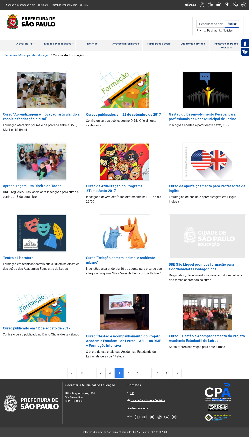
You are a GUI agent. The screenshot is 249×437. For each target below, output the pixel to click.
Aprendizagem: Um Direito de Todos (32, 186)
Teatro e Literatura (18, 258)
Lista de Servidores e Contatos (148, 400)
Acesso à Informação (125, 43)
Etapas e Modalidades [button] (58, 43)
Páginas (212, 30)
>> (167, 373)
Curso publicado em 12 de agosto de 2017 (36, 328)
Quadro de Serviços (193, 43)
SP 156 (84, 5)
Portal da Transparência (64, 5)
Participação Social (159, 43)
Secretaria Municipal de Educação (26, 55)
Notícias (228, 30)
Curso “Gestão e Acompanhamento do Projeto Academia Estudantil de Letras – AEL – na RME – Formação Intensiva (123, 341)
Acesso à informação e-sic (20, 5)
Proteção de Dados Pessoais (226, 45)
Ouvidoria (43, 5)
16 (157, 373)
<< (81, 373)
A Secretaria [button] (24, 43)
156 (132, 393)
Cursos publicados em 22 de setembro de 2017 (123, 114)
